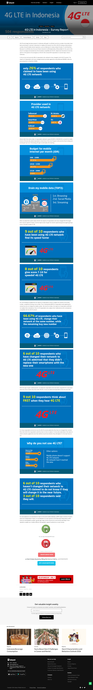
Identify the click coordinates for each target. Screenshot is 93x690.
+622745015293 (62, 559)
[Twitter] (85, 688)
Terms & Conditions (41, 687)
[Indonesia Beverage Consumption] (19, 637)
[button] (90, 683)
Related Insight (11, 626)
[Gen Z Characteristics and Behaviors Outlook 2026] (74, 637)
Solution (45, 2)
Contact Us (82, 2)
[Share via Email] (30, 594)
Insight (51, 2)
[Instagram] (82, 688)
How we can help (35, 2)
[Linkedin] (80, 688)
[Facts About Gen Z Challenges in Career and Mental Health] (46, 637)
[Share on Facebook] (21, 594)
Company (58, 2)
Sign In (75, 2)
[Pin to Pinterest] (27, 594)
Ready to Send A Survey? (47, 551)
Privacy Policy (33, 687)
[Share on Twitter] (24, 594)
